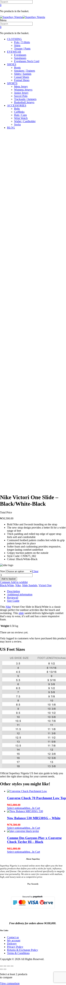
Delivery (12, 943)
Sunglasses (20, 58)
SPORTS (12, 83)
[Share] (8, 966)
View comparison (10, 983)
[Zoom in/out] (1, 966)
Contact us (13, 937)
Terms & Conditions (18, 953)
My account (13, 940)
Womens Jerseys (23, 89)
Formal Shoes (21, 80)
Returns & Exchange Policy (22, 949)
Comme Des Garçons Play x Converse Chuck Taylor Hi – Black (34, 840)
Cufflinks (19, 111)
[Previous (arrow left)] (1, 969)
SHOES (11, 64)
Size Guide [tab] (13, 600)
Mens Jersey (21, 86)
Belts (17, 108)
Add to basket (8, 579)
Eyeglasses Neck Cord (26, 61)
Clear (35, 571)
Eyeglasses (20, 54)
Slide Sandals (29, 585)
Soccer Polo (20, 95)
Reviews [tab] (12, 597)
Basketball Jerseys (24, 102)
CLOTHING (14, 39)
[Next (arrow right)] (5, 969)
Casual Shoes (21, 77)
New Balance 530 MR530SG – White (33, 818)
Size (2, 571)
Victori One (45, 585)
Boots (17, 67)
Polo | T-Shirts (22, 42)
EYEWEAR (14, 51)
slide (21, 613)
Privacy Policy (15, 946)
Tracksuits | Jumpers (25, 99)
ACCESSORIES (16, 105)
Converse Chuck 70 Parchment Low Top (36, 798)
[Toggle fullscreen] (5, 966)
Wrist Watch (21, 118)
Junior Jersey (21, 92)
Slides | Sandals (22, 73)
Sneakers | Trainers (24, 70)
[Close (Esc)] (12, 966)
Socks (17, 124)
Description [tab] (13, 591)
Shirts (17, 45)
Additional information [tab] (19, 594)
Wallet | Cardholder (25, 121)
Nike (18, 585)
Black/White (7, 585)
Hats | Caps (20, 114)
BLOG (11, 127)
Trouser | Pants (22, 48)
